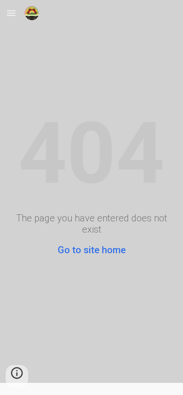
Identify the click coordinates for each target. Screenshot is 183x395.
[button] (11, 13)
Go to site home (92, 250)
